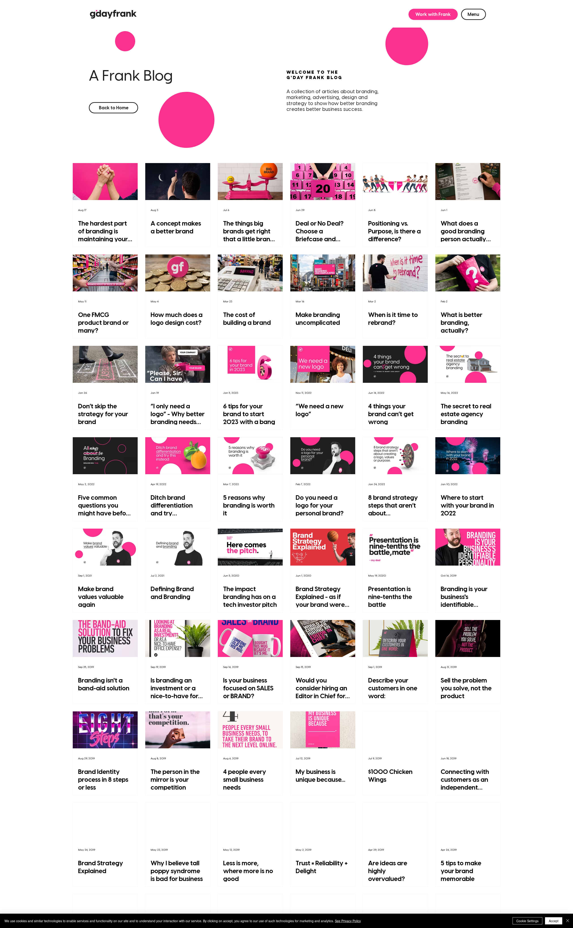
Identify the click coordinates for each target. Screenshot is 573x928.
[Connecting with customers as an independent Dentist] (467, 729)
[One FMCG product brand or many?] (105, 272)
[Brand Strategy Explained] (105, 821)
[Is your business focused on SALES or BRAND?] (250, 638)
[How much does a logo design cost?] (177, 272)
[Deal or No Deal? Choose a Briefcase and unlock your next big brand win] (322, 181)
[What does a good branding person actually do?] (467, 181)
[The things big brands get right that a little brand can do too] (250, 181)
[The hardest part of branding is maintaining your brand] (105, 181)
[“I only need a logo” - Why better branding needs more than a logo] (177, 364)
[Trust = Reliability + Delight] (322, 821)
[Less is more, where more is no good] (250, 821)
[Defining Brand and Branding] (177, 547)
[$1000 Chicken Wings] (395, 729)
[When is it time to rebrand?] (395, 272)
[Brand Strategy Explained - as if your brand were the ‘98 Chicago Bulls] (322, 547)
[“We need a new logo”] (322, 364)
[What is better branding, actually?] (467, 272)
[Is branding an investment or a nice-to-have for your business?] (177, 638)
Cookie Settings (527, 921)
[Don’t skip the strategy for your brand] (105, 364)
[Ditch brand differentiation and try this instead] (177, 455)
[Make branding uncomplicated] (322, 272)
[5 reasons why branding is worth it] (250, 455)
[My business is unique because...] (322, 729)
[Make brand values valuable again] (105, 547)
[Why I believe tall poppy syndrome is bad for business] (177, 821)
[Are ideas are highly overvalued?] (395, 821)
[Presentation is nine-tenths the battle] (395, 547)
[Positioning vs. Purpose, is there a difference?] (395, 181)
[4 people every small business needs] (250, 729)
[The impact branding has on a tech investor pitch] (250, 547)
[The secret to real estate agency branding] (467, 364)
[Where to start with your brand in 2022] (467, 455)
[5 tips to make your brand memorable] (467, 821)
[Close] (567, 920)
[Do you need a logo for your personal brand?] (322, 455)
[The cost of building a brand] (250, 272)
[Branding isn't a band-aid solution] (105, 638)
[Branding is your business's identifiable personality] (467, 547)
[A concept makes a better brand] (177, 181)
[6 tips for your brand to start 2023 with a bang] (250, 364)
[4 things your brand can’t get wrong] (395, 364)
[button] (433, 14)
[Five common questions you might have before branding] (105, 455)
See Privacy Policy (348, 921)
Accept (553, 921)
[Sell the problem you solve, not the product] (467, 638)
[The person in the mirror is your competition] (177, 729)
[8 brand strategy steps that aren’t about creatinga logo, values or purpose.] (395, 455)
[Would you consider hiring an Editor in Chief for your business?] (322, 638)
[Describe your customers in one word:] (395, 638)
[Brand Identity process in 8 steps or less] (105, 729)
